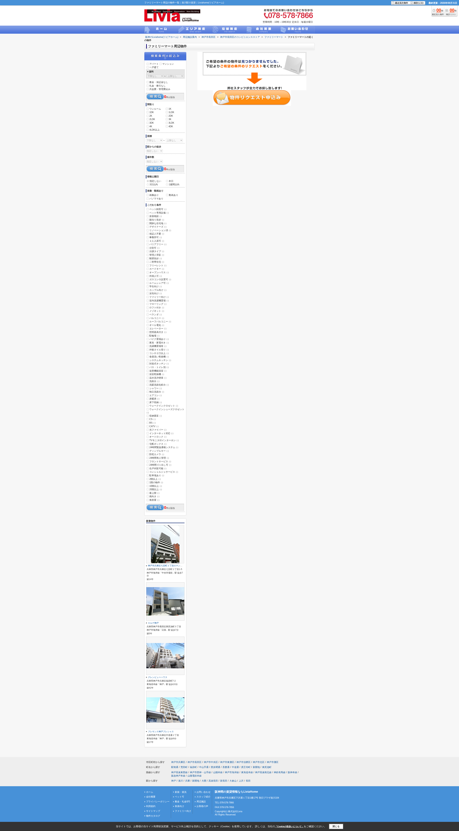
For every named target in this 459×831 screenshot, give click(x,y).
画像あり (154, 195)
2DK (171, 115)
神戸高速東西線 (179, 772)
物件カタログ (153, 816)
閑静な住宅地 (157, 223)
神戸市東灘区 (227, 762)
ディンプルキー (159, 451)
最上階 (154, 493)
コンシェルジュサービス (163, 472)
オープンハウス (159, 272)
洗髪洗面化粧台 (159, 384)
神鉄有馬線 (279, 772)
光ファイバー (157, 429)
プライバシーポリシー (157, 801)
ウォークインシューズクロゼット (165, 411)
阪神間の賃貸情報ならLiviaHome (236, 791)
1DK (151, 112)
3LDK (171, 122)
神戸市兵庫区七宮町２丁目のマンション (167, 565)
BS (152, 422)
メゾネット (156, 311)
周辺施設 (201, 801)
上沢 (241, 780)
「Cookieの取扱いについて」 (289, 826)
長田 (248, 780)
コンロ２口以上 (159, 353)
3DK (151, 122)
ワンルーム (155, 109)
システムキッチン (160, 360)
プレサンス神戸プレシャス (161, 731)
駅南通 (174, 767)
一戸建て (154, 67)
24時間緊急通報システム (163, 447)
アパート (154, 64)
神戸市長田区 (195, 762)
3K (170, 119)
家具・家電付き (159, 342)
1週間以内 (174, 184)
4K (150, 126)
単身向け (179, 806)
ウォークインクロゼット (163, 405)
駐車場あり (156, 475)
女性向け (155, 293)
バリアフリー (157, 244)
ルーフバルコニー (160, 321)
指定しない (155, 181)
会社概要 (150, 796)
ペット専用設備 (159, 212)
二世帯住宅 (156, 262)
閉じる (336, 826)
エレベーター (157, 328)
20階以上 (155, 489)
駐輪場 (154, 335)
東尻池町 (266, 767)
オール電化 (156, 325)
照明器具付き (157, 332)
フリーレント (157, 265)
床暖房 (154, 398)
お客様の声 (202, 806)
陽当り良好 (156, 219)
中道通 (235, 767)
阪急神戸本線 (178, 775)
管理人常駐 (156, 255)
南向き (154, 496)
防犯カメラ (156, 454)
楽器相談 (155, 216)
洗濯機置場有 (157, 346)
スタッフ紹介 (203, 796)
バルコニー (156, 318)
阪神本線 (292, 772)
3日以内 (154, 184)
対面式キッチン (159, 363)
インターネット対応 (161, 433)
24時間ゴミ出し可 (160, 465)
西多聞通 (215, 767)
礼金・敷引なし (157, 85)
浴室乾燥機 (156, 374)
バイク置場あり (159, 339)
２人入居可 (156, 241)
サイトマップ (153, 811)
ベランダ (155, 314)
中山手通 (204, 767)
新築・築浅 (180, 792)
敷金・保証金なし (158, 82)
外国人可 (155, 276)
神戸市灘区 (272, 762)
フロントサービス (160, 461)
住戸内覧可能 (157, 468)
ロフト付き (156, 307)
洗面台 (154, 381)
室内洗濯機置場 (159, 300)
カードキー (156, 269)
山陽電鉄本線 (195, 775)
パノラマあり (156, 198)
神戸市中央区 (211, 762)
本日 (171, 181)
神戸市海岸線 (232, 772)
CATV (153, 426)
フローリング (157, 304)
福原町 (193, 767)
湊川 (180, 780)
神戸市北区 (258, 762)
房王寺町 (245, 767)
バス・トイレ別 (159, 367)
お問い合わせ (203, 792)
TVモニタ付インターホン (164, 440)
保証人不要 (156, 233)
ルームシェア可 (159, 283)
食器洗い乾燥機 (159, 356)
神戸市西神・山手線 (200, 772)
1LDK (171, 112)
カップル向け (157, 290)
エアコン (155, 395)
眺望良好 (155, 258)
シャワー (155, 388)
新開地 (256, 767)
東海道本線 (247, 772)
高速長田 (213, 780)
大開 (204, 780)
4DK (171, 126)
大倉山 (233, 780)
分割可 (154, 248)
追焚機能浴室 (157, 370)
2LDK (152, 119)
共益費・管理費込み (159, 89)
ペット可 (179, 796)
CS (152, 419)
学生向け (155, 286)
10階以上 (155, 486)
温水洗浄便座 (157, 377)
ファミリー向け (159, 297)
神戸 (173, 780)
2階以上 (155, 479)
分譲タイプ (156, 251)
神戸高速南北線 (263, 772)
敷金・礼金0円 (182, 801)
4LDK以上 (154, 129)
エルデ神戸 (153, 623)
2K (150, 115)
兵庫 (187, 780)
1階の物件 (156, 482)
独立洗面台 (156, 391)
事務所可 (155, 237)
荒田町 (184, 767)
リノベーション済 (160, 230)
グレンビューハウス (157, 677)
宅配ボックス (157, 444)
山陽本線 (218, 772)
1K (170, 109)
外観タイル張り (159, 349)
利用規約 (150, 806)
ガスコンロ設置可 (160, 279)
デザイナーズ (157, 226)
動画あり (173, 195)
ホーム (149, 792)
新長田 (223, 780)
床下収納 (155, 402)
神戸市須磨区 (243, 762)
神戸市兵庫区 (178, 762)
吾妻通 (226, 767)
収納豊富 (155, 415)
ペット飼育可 (157, 209)
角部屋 (154, 500)
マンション (168, 64)
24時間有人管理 (159, 458)
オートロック (157, 436)
